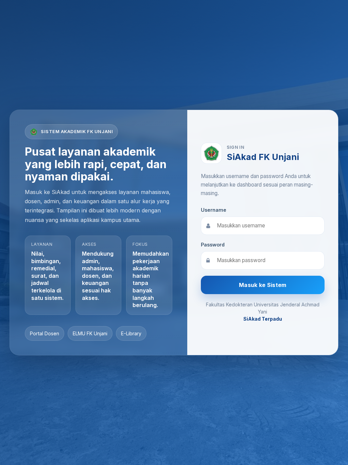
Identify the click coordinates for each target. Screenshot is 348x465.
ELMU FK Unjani (90, 333)
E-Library (131, 333)
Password (213, 244)
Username (213, 210)
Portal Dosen (44, 333)
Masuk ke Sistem (262, 285)
